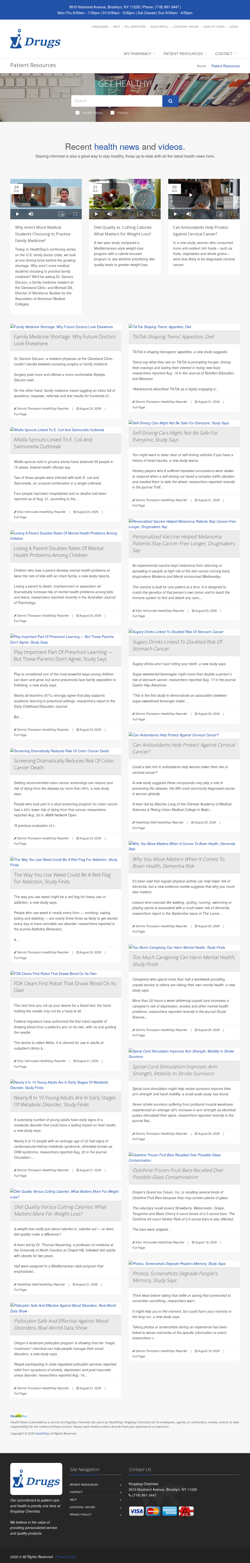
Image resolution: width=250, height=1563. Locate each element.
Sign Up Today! (214, 26)
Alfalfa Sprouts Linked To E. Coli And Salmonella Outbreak (53, 443)
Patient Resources (183, 53)
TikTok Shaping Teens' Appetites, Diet (173, 336)
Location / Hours (186, 26)
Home (201, 65)
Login (233, 26)
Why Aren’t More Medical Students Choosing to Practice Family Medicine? (42, 234)
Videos (123, 112)
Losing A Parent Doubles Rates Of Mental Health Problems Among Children (59, 551)
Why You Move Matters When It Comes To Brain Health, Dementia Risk (178, 862)
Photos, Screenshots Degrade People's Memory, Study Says (174, 1277)
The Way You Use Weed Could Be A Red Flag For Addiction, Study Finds (62, 878)
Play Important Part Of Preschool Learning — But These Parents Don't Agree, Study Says (63, 655)
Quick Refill (159, 26)
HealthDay (42, 1433)
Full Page (20, 414)
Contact (223, 53)
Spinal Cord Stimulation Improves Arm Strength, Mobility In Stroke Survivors (174, 1070)
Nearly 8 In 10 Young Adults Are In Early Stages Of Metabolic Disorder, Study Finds (65, 1101)
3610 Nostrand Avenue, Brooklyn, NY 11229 (104, 6)
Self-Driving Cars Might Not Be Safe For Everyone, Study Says (175, 436)
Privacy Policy (80, 1514)
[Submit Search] (170, 101)
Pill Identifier (135, 26)
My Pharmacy (137, 53)
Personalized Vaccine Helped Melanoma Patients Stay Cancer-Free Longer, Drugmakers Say (183, 543)
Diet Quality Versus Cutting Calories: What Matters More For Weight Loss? (60, 1210)
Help (116, 26)
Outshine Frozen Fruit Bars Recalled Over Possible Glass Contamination (177, 1173)
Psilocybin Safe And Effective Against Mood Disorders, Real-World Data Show (61, 1324)
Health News (92, 112)
